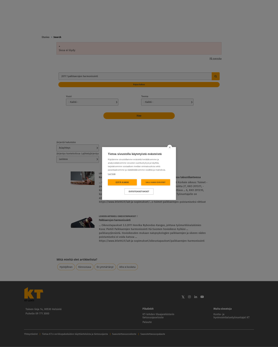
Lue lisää (111, 174)
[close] (169, 147)
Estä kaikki (122, 182)
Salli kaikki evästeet (155, 182)
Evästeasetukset (139, 191)
